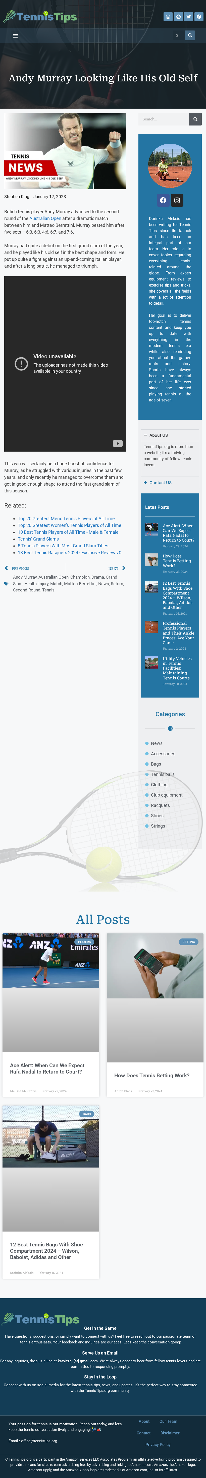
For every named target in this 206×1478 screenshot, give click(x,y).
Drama (97, 577)
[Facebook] (198, 16)
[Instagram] (168, 16)
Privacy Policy (158, 1444)
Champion (80, 577)
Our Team (168, 1421)
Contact (143, 1433)
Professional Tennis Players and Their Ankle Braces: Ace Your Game (178, 632)
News (103, 583)
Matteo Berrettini (80, 583)
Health (30, 583)
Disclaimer (170, 1433)
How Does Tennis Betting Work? (177, 560)
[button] (15, 35)
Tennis (48, 589)
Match (56, 583)
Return (117, 583)
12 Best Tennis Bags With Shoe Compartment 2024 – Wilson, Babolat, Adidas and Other (177, 595)
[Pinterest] (178, 16)
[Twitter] (188, 16)
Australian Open (45, 218)
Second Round (26, 589)
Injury (43, 583)
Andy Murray (25, 577)
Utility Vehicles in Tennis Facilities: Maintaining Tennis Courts (177, 668)
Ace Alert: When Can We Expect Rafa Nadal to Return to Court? (178, 533)
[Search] (190, 35)
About (144, 1421)
